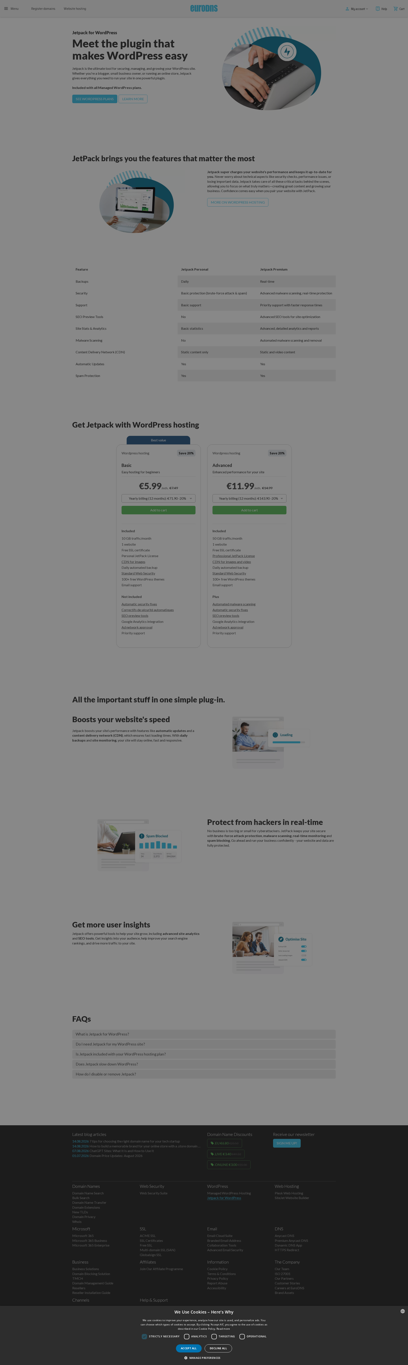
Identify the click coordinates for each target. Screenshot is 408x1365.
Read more (223, 1329)
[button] (204, 1358)
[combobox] (403, 1311)
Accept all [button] (189, 1348)
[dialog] (204, 1335)
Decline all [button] (218, 1348)
